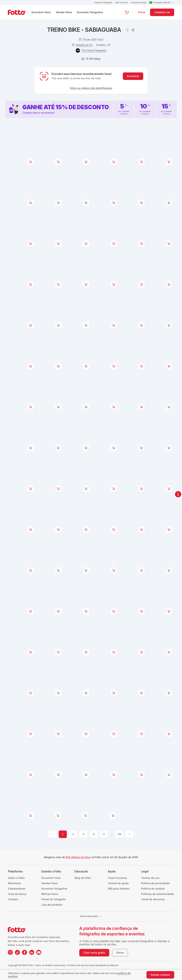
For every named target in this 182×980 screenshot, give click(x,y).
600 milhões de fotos (78, 857)
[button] (126, 12)
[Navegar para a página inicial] (19, 12)
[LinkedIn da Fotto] (31, 952)
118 (119, 834)
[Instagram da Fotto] (10, 952)
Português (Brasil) (161, 2)
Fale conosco (121, 2)
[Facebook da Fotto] (24, 952)
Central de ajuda (138, 2)
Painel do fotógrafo (103, 2)
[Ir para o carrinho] (126, 12)
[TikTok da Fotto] (17, 952)
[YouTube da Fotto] (38, 952)
